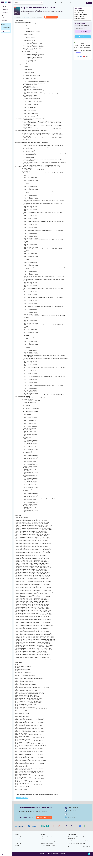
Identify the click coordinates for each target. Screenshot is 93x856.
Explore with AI (5, 31)
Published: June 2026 (79, 16)
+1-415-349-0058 (73, 843)
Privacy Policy (18, 841)
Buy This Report (82, 36)
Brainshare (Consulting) (47, 836)
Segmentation (33, 17)
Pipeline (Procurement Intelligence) (49, 841)
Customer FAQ (18, 836)
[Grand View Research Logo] (5, 3)
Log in (82, 2)
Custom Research (46, 839)
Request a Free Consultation (22, 797)
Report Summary (17, 17)
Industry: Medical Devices (80, 18)
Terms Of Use (18, 843)
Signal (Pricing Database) (47, 843)
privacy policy (78, 52)
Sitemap (17, 845)
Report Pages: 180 (79, 12)
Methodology (39, 17)
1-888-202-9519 (81, 843)
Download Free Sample (52, 17)
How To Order (18, 839)
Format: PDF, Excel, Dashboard (81, 14)
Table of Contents (25, 17)
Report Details (78, 8)
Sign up (89, 2)
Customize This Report (82, 31)
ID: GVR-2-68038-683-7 (79, 10)
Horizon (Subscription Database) (49, 845)
